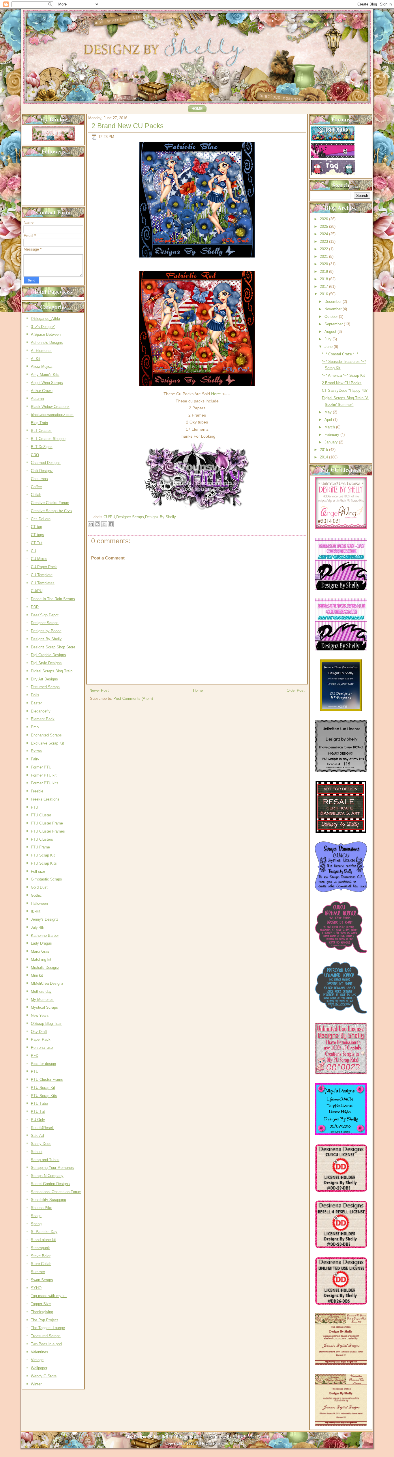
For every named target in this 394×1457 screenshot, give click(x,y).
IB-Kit (35, 911)
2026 (324, 219)
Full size (38, 871)
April (328, 419)
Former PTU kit (44, 775)
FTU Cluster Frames (48, 831)
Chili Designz (42, 471)
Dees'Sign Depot (45, 615)
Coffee (36, 487)
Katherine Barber (45, 935)
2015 (324, 449)
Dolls (35, 695)
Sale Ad (37, 1135)
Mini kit (37, 975)
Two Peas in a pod (46, 1344)
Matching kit (41, 959)
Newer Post (99, 690)
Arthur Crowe (41, 391)
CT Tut (36, 543)
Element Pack (43, 719)
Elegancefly (40, 711)
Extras (36, 751)
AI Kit (35, 359)
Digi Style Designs (46, 663)
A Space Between (46, 334)
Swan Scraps (42, 1280)
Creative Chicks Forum (50, 503)
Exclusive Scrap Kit (47, 743)
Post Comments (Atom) (133, 698)
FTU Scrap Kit (43, 855)
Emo (35, 727)
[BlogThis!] (97, 524)
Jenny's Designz (44, 919)
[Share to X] (104, 524)
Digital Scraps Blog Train (51, 671)
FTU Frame (40, 847)
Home (197, 109)
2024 (324, 234)
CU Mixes (39, 559)
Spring (36, 1224)
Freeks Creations (45, 799)
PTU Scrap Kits (44, 1096)
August (330, 331)
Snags (36, 1216)
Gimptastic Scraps (46, 879)
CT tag (36, 527)
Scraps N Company (47, 1176)
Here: (216, 393)
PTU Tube (39, 1103)
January (331, 442)
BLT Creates (41, 430)
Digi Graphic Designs (48, 655)
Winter (36, 1384)
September (334, 324)
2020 (324, 264)
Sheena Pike (41, 1208)
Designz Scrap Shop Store (53, 647)
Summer (38, 1272)
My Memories (42, 999)
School (36, 1152)
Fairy (35, 759)
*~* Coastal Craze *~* (340, 354)
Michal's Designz (45, 967)
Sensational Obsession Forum (56, 1192)
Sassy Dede (41, 1143)
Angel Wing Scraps (47, 382)
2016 (324, 294)
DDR (35, 607)
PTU (34, 1071)
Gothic (36, 895)
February (332, 434)
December (333, 301)
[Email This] (91, 524)
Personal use (42, 1047)
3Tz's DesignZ (43, 326)
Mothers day (41, 991)
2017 (324, 286)
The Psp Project (44, 1320)
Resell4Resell (42, 1128)
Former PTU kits (45, 783)
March (330, 427)
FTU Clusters (42, 839)
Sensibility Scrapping (48, 1199)
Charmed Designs (46, 462)
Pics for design (43, 1063)
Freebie (37, 791)
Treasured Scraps (46, 1336)
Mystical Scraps (44, 1007)
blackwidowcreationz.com (52, 415)
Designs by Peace (46, 631)
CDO (35, 455)
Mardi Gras (40, 951)
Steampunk (40, 1248)
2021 (324, 256)
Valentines (39, 1352)
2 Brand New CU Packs (127, 126)
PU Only (38, 1120)
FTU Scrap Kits (44, 863)
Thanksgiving (42, 1312)
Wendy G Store (44, 1376)
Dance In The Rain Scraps (53, 599)
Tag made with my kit (49, 1296)
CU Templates (43, 583)
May (328, 412)
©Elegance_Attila (45, 318)
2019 (324, 271)
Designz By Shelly (46, 639)
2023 (324, 241)
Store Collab (41, 1264)
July (328, 339)
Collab (36, 494)
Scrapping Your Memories (52, 1167)
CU (33, 551)
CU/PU (36, 591)
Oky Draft (39, 1031)
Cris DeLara (40, 519)
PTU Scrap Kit (43, 1087)
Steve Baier (40, 1256)
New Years (40, 1015)
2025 (324, 226)
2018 (324, 279)
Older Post (296, 690)
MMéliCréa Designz (47, 983)
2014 (324, 457)
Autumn (37, 398)
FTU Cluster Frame (47, 823)
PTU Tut (38, 1111)
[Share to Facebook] (111, 524)
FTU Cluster (41, 815)
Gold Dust (39, 887)
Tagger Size (41, 1304)
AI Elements (41, 350)
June (329, 346)
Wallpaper (39, 1368)
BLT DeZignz (41, 447)
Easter (36, 703)
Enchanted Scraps (46, 735)
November (333, 309)
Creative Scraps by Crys (51, 511)
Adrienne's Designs (47, 342)
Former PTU (41, 767)
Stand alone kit (43, 1240)
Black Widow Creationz (50, 406)
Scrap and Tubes (45, 1160)
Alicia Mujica (41, 366)
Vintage (37, 1360)
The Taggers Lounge (48, 1328)
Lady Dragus (41, 943)
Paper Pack (40, 1039)
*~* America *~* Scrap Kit (343, 375)
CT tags (37, 535)
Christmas (39, 479)
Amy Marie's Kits (45, 374)
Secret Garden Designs (50, 1184)
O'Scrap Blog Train (46, 1023)
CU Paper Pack (44, 567)
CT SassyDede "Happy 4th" (345, 390)
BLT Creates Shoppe (48, 438)
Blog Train (39, 423)
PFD (34, 1055)
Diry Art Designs (44, 679)
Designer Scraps (45, 623)
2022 (324, 249)
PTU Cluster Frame (47, 1079)
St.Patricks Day (44, 1232)
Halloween (39, 903)
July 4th (37, 927)
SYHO (36, 1288)
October (331, 316)
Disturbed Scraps (45, 687)
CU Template (41, 575)
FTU (34, 807)
